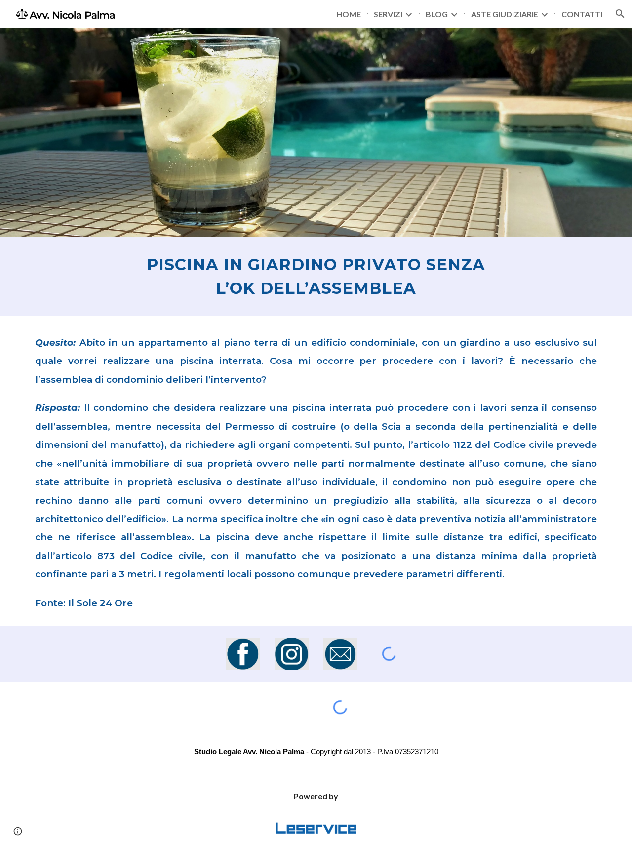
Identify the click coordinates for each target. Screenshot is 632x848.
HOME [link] (348, 14)
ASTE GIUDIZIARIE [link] (504, 14)
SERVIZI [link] (388, 14)
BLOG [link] (437, 14)
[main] (316, 276)
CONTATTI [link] (581, 14)
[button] (620, 14)
